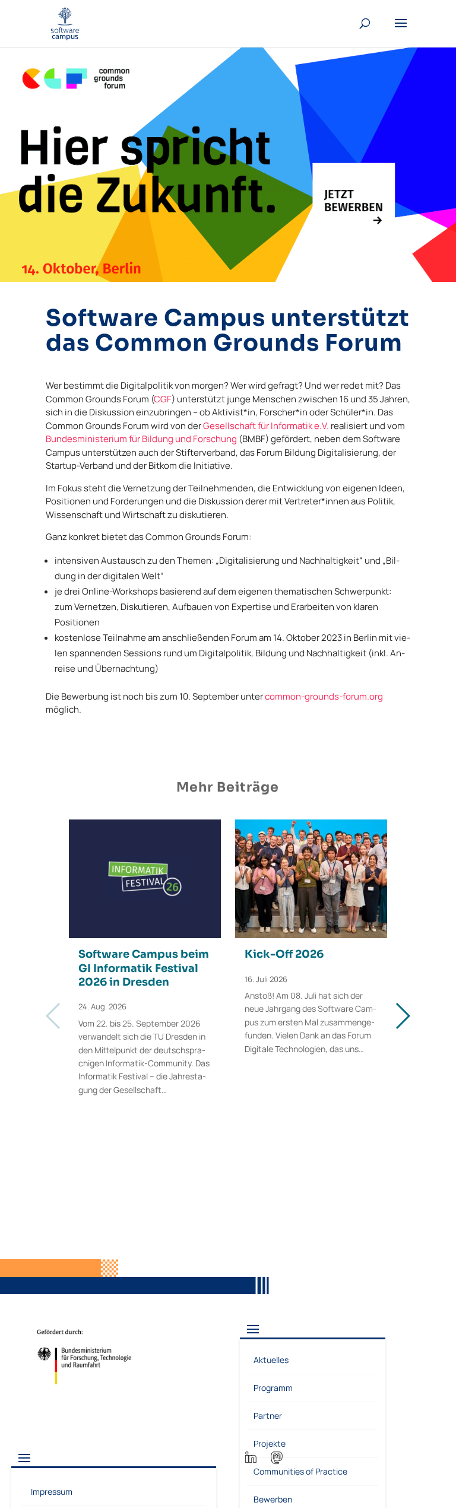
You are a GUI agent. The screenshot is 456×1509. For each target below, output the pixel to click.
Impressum (51, 1491)
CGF (163, 399)
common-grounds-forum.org (324, 696)
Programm (273, 1387)
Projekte (270, 1443)
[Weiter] (402, 1016)
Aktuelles (271, 1359)
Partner (268, 1415)
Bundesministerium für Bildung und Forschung (141, 439)
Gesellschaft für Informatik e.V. (266, 426)
